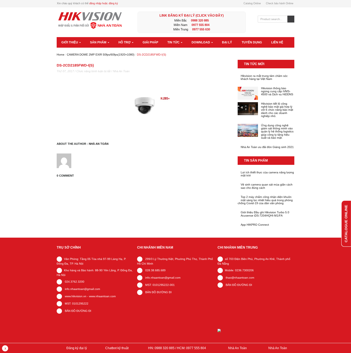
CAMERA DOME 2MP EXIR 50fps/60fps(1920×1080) (100, 54)
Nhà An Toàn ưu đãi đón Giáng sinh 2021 (267, 147)
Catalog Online (252, 3)
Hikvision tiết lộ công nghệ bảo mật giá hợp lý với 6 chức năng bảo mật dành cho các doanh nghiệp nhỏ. (277, 110)
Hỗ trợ (124, 42)
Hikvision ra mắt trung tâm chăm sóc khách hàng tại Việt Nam (264, 77)
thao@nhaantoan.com (239, 277)
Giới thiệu (70, 42)
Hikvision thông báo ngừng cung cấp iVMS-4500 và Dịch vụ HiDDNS (277, 91)
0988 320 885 (200, 20)
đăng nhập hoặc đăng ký (103, 3)
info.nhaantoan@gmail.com (82, 289)
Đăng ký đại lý (76, 348)
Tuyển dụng (252, 42)
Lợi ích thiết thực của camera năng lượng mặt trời (267, 174)
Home (60, 54)
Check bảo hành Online (279, 3)
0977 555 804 (200, 25)
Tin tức (173, 42)
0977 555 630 (201, 29)
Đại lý (227, 42)
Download (201, 42)
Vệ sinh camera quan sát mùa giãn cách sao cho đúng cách (266, 186)
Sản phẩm (98, 42)
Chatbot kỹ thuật (116, 348)
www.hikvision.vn (75, 296)
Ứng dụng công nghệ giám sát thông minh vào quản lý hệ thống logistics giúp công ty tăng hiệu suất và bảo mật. (277, 131)
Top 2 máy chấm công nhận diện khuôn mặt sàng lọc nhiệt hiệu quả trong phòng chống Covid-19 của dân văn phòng (265, 200)
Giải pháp (150, 42)
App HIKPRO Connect (255, 224)
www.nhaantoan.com (102, 296)
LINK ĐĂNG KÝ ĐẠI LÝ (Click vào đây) (191, 15)
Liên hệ (277, 42)
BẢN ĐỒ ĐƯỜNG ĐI (77, 310)
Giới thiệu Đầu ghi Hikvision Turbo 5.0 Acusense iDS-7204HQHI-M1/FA (265, 214)
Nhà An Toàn (121, 71)
